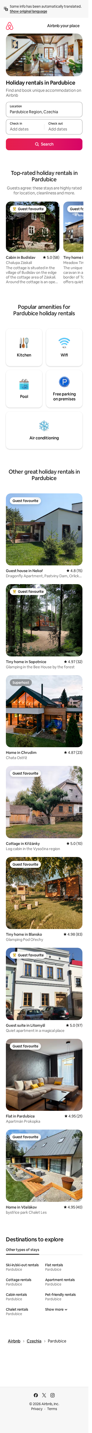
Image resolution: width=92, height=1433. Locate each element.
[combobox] (44, 112)
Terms (52, 1409)
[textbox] (25, 129)
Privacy (36, 1409)
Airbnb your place (63, 25)
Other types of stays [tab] (22, 1249)
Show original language (28, 11)
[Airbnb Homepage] (9, 26)
